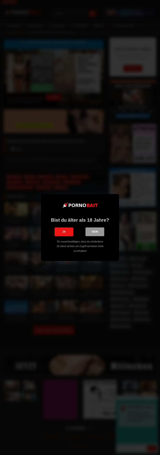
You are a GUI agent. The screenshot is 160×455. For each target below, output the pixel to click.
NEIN (95, 231)
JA (64, 231)
